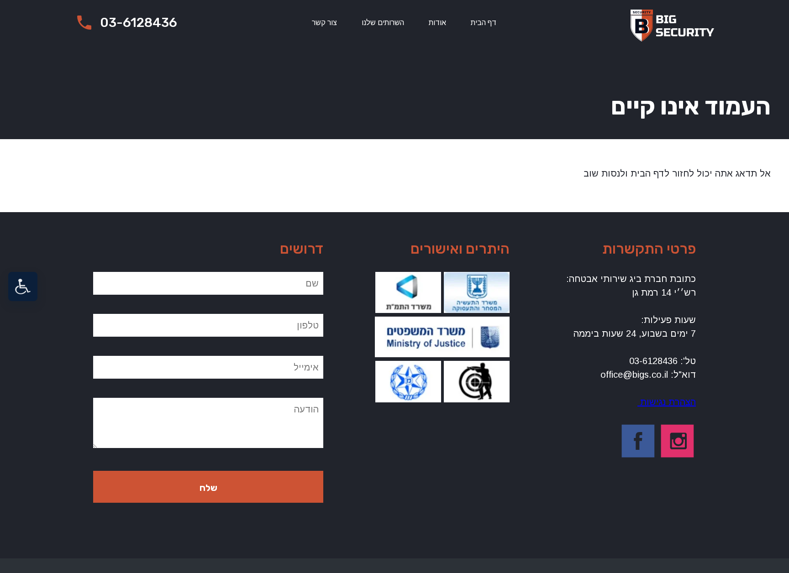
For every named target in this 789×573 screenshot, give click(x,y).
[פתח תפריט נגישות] (22, 286)
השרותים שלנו (383, 22)
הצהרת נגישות (666, 402)
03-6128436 (138, 22)
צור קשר (324, 22)
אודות (437, 22)
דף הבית (483, 22)
